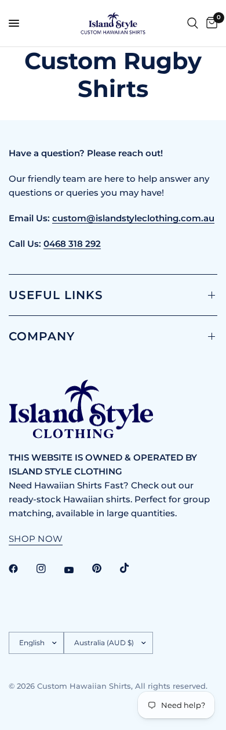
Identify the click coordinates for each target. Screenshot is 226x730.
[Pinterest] (105, 568)
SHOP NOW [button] (36, 539)
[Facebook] (21, 568)
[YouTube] (77, 569)
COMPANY (42, 336)
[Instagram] (49, 568)
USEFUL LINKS (56, 295)
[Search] (192, 23)
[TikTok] (132, 568)
